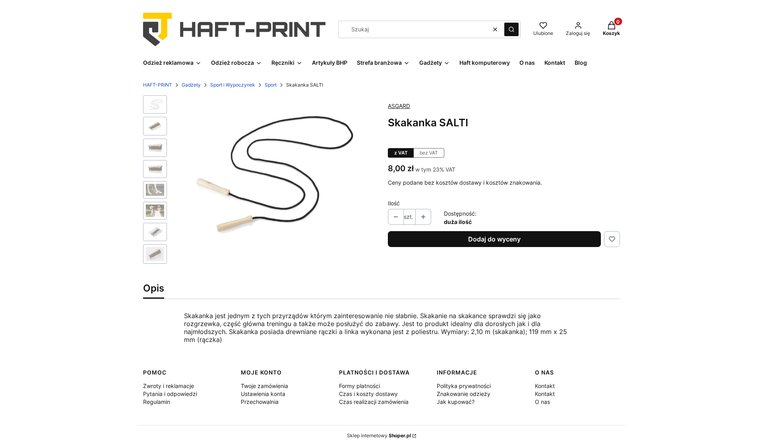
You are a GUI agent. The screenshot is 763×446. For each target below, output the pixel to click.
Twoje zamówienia (264, 385)
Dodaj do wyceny (494, 239)
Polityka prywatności (464, 385)
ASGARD (399, 105)
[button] (511, 29)
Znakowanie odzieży (463, 393)
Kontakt (545, 385)
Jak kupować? (455, 401)
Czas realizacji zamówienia (374, 401)
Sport (271, 85)
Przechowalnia (260, 401)
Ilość (394, 203)
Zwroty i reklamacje (168, 385)
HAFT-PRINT (157, 85)
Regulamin (156, 401)
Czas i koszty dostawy (368, 393)
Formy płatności (359, 385)
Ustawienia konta (263, 393)
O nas (542, 401)
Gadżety (191, 85)
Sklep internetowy (379, 435)
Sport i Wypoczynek (232, 85)
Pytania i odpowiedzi (170, 393)
